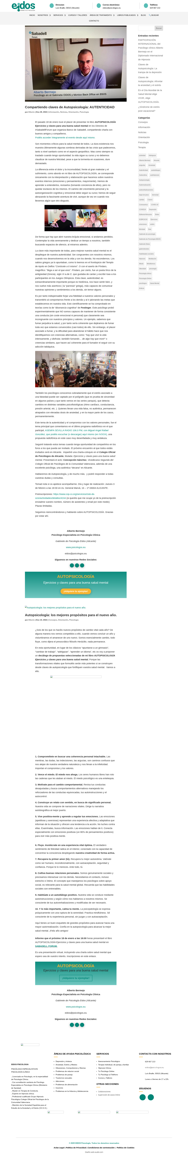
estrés (152, 224)
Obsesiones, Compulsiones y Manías (71, 1068)
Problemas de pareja (64, 1075)
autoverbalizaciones (146, 190)
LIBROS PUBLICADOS (126, 15)
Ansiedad (151, 165)
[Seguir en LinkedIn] (82, 565)
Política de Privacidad (76, 1148)
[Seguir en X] (77, 565)
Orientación (73, 112)
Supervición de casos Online (109, 1095)
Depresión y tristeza (64, 1061)
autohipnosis (154, 175)
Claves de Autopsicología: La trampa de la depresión (150, 68)
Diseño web (90, 1152)
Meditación (152, 259)
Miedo (141, 264)
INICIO (32, 15)
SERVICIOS (58, 15)
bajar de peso (144, 195)
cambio (141, 200)
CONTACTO (94, 21)
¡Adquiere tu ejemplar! (76, 591)
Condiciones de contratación (101, 1148)
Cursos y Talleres (105, 1078)
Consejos (53, 620)
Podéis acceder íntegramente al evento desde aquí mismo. (65, 137)
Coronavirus (143, 205)
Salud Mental (154, 283)
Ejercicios (154, 219)
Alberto (31, 112)
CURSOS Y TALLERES (77, 15)
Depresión (152, 209)
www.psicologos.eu (76, 547)
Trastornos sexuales (64, 1078)
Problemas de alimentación (67, 1085)
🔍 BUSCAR (154, 15)
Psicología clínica (145, 273)
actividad (142, 155)
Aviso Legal (59, 1148)
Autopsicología (144, 180)
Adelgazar (152, 155)
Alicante (156, 160)
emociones (143, 224)
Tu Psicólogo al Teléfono (108, 1075)
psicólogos (143, 283)
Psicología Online (145, 278)
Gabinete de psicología (147, 234)
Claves (150, 200)
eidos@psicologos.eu (154, 1067)
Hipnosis (142, 259)
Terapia (142, 147)
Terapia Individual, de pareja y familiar (113, 1065)
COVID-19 (154, 205)
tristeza (141, 288)
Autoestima (143, 175)
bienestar (155, 195)
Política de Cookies (125, 1148)
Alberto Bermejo (144, 160)
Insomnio (59, 1088)
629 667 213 (150, 1062)
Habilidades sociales (146, 254)
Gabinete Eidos (144, 244)
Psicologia (84, 112)
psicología (152, 269)
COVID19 (142, 209)
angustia (142, 165)
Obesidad (142, 269)
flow (149, 229)
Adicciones (60, 1081)
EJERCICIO (143, 219)
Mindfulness (151, 264)
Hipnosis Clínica (104, 1068)
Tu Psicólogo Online (106, 1071)
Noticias (63, 112)
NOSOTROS (43, 15)
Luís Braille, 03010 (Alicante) (156, 1073)
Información (54, 112)
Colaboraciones (104, 1092)
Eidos (157, 214)
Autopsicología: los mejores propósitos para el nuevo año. (71, 615)
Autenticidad (143, 170)
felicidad (142, 229)
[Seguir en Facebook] (72, 565)
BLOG (143, 15)
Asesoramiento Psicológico (109, 1061)
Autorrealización (145, 185)
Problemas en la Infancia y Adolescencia (72, 1091)
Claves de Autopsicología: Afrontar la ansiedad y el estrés (150, 81)
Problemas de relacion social (67, 1071)
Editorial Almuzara (145, 214)
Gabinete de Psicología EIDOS (150, 239)
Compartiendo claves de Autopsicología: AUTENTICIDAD (70, 107)
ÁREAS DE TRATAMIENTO (101, 15)
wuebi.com (99, 1152)
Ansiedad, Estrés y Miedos (66, 1065)
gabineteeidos (144, 249)
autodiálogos (155, 170)
